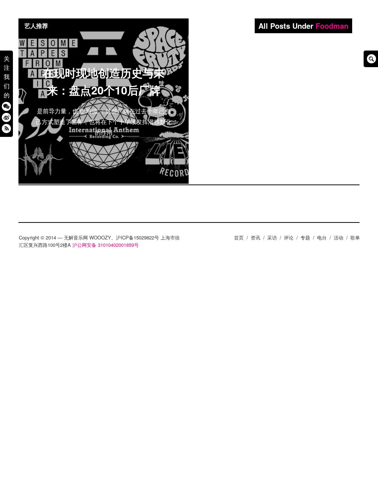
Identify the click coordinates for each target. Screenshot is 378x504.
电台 (322, 237)
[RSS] (6, 128)
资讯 (255, 237)
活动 (338, 237)
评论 (288, 237)
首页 (239, 237)
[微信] (6, 106)
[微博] (6, 117)
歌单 (355, 237)
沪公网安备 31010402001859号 (105, 244)
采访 (272, 237)
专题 (305, 237)
